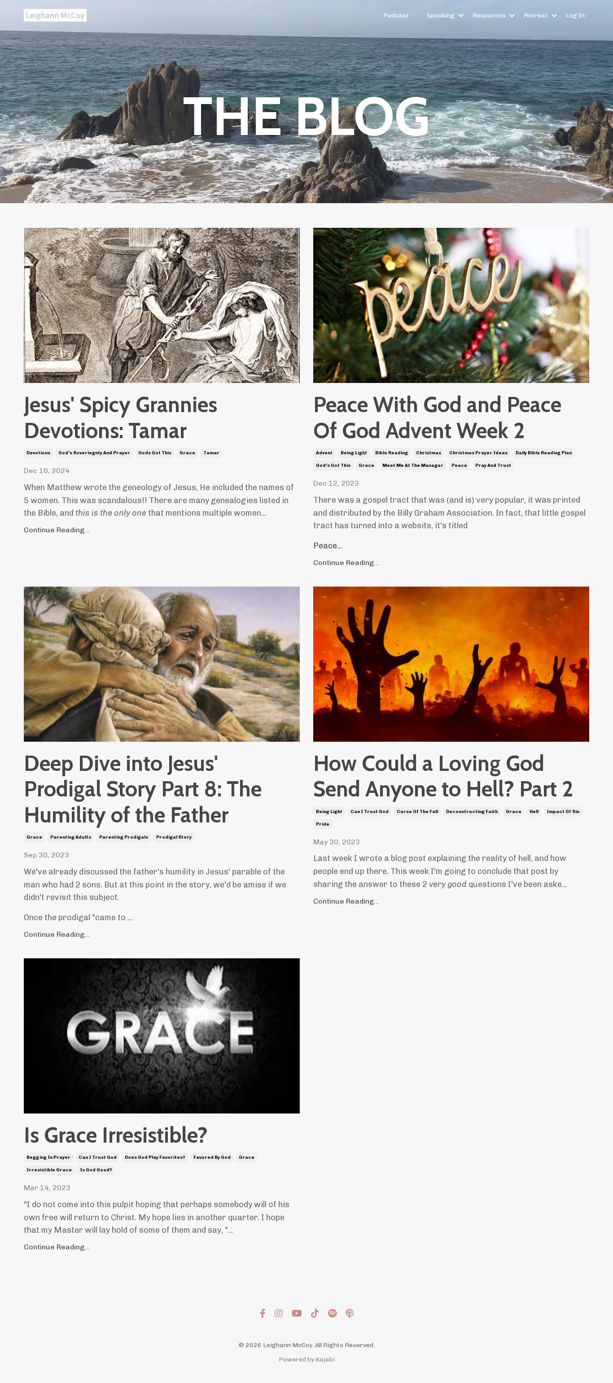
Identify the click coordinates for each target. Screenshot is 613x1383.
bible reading (391, 453)
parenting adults (70, 837)
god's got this (333, 465)
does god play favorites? (155, 1157)
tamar (211, 453)
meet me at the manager (412, 465)
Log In (575, 15)
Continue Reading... (57, 530)
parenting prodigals (123, 837)
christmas (428, 453)
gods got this (154, 453)
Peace (325, 546)
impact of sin (563, 811)
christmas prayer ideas (478, 453)
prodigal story (174, 837)
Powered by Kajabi (307, 1359)
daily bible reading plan (544, 453)
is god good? (96, 1170)
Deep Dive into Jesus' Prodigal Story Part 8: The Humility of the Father (143, 789)
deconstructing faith (472, 811)
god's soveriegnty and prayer (94, 453)
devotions (38, 453)
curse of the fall (417, 811)
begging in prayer (48, 1157)
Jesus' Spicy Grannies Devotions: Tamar (120, 418)
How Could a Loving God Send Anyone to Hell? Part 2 (443, 776)
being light (354, 453)
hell (534, 811)
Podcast (396, 15)
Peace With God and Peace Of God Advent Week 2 (437, 418)
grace (187, 453)
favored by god (212, 1157)
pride (322, 824)
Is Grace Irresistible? (116, 1135)
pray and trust (493, 465)
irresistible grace (49, 1170)
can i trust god (369, 811)
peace (459, 465)
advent (324, 453)
